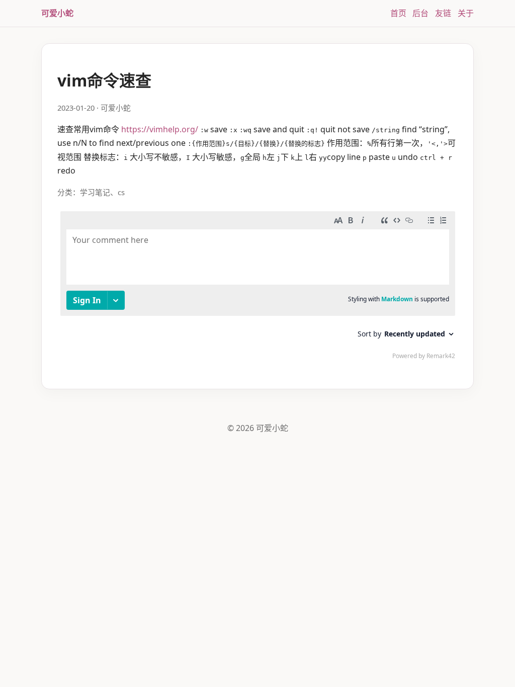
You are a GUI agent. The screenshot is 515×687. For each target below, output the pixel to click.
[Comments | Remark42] (257, 287)
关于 (466, 13)
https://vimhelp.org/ (159, 129)
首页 (398, 13)
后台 (420, 13)
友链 (443, 13)
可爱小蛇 (57, 13)
